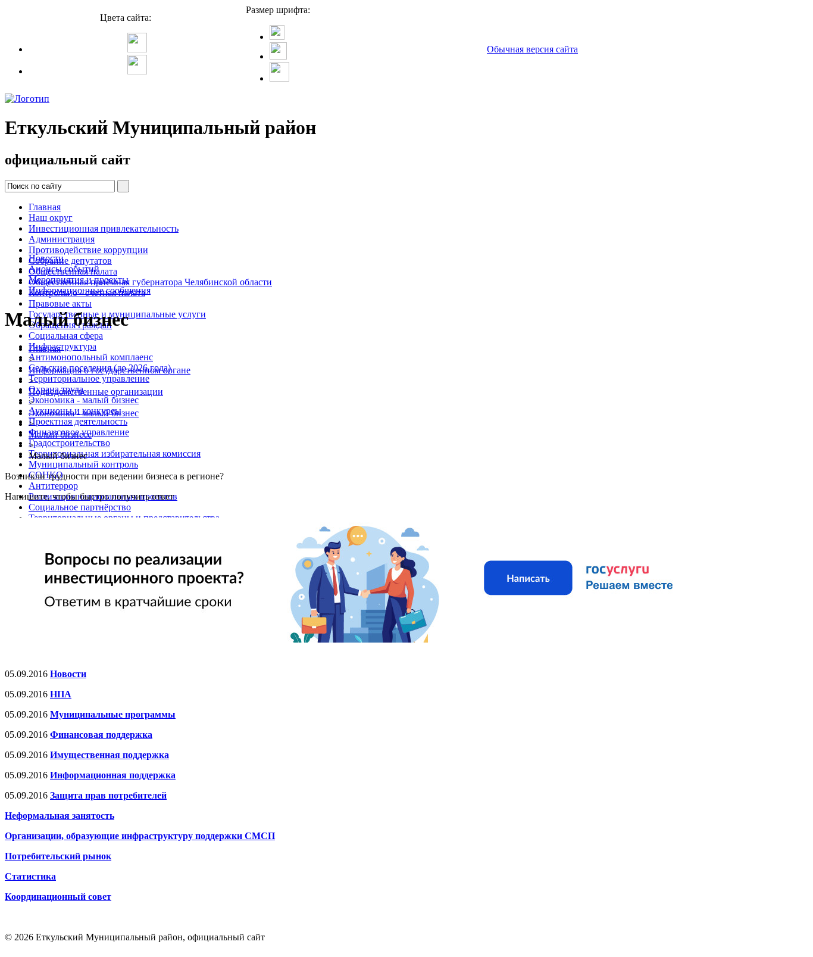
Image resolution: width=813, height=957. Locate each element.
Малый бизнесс (60, 434)
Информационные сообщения (90, 290)
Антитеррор (53, 486)
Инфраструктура (62, 346)
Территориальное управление (89, 378)
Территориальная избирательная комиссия (115, 453)
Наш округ (51, 218)
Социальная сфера (66, 336)
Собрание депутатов (70, 260)
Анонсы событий (64, 269)
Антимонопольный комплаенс (91, 357)
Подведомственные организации (96, 391)
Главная (45, 207)
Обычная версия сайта (532, 49)
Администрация (62, 239)
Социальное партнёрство (80, 507)
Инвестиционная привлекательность (104, 228)
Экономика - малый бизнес (84, 400)
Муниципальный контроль (83, 464)
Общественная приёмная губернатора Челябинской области (150, 282)
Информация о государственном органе (109, 370)
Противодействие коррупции (88, 250)
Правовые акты (60, 303)
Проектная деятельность (78, 421)
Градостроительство (69, 443)
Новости (46, 258)
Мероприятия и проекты (79, 280)
